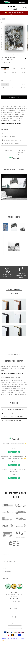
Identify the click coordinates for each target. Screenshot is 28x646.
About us (5, 565)
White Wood (14, 88)
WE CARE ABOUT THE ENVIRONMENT (14, 133)
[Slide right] (17, 54)
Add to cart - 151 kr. (14, 97)
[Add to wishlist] (25, 57)
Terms (4, 568)
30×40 (23, 68)
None (5, 84)
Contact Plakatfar (7, 575)
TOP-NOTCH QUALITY (10, 136)
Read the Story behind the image (11, 123)
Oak (14, 84)
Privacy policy (7, 571)
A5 (5, 68)
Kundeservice (6, 558)
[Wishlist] (22, 7)
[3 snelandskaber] (14, 187)
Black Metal (23, 88)
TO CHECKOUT (21, 2)
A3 (5, 72)
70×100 (23, 72)
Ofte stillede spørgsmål (9, 561)
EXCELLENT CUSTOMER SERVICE (12, 140)
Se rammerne (16, 81)
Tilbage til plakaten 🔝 (14, 289)
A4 (14, 68)
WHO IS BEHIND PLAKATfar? (11, 143)
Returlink (5, 578)
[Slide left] (10, 54)
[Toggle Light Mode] (4, 19)
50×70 (14, 72)
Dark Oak (23, 84)
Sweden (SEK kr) (13, 627)
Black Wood (5, 88)
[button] (2, 7)
